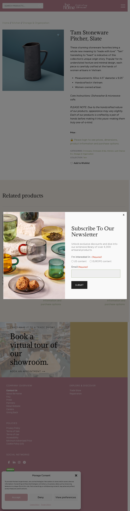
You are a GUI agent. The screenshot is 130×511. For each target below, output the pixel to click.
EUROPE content (101, 261)
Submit (79, 285)
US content (80, 261)
